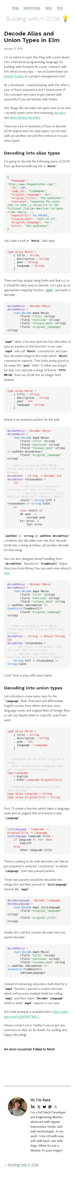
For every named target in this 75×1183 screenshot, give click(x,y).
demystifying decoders (25, 117)
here (7, 573)
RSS (60, 8)
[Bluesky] (44, 1106)
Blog (15, 8)
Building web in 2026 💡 (37, 18)
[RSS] (56, 1106)
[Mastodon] (50, 1106)
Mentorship (31, 8)
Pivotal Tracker (14, 76)
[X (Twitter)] (39, 1106)
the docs (60, 113)
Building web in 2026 (23, 1165)
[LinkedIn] (32, 1106)
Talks (48, 8)
